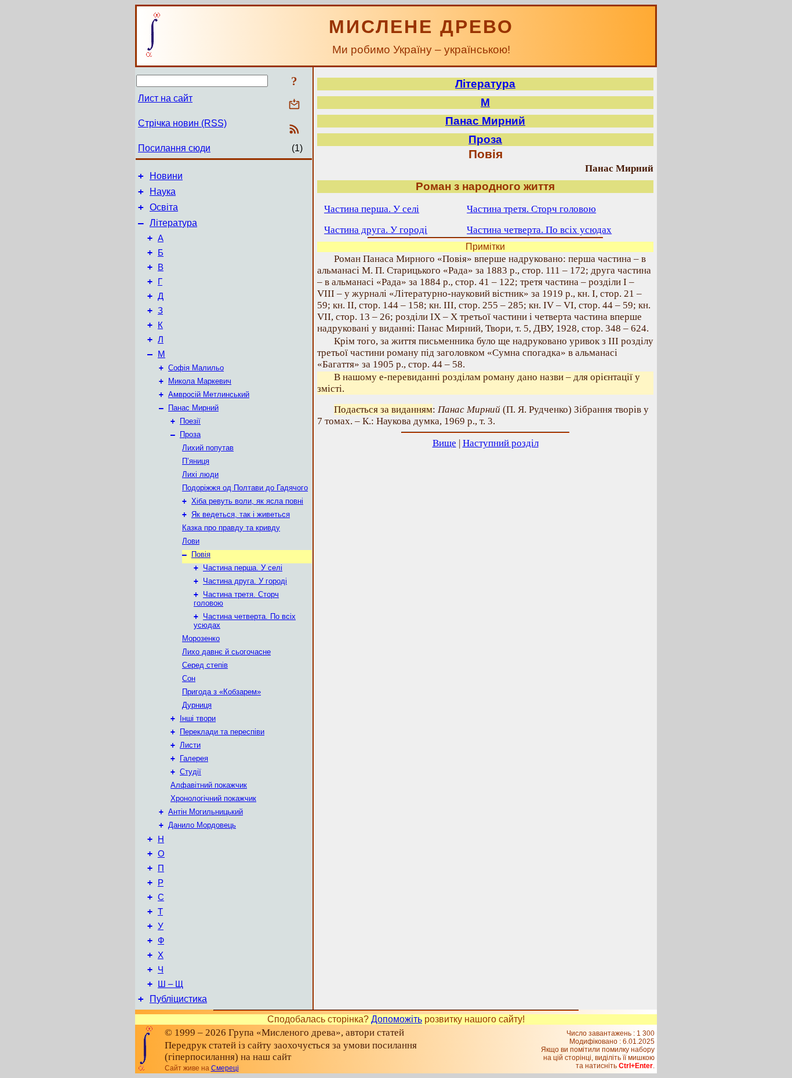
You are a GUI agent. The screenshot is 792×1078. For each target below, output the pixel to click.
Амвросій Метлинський (208, 394)
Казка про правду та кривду (231, 527)
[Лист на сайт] (294, 105)
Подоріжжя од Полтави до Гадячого (245, 487)
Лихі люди (200, 474)
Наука (163, 191)
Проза (190, 434)
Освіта (164, 207)
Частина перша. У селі (242, 567)
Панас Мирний (193, 407)
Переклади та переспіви (222, 731)
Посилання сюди (174, 148)
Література (173, 223)
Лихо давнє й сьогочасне (226, 651)
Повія (200, 554)
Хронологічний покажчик (213, 798)
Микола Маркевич (199, 381)
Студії (190, 771)
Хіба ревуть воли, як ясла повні (247, 501)
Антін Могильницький (205, 811)
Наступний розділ (501, 443)
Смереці (225, 1068)
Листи (190, 745)
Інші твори (198, 718)
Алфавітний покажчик (208, 785)
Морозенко (201, 638)
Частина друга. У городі (245, 581)
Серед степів (205, 665)
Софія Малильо (196, 367)
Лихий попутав (208, 447)
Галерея (194, 758)
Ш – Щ (170, 984)
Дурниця (197, 705)
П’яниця (195, 461)
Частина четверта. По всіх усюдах (539, 229)
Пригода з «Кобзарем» (221, 691)
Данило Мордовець (202, 825)
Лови (190, 541)
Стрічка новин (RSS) (182, 123)
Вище (444, 443)
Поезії (190, 421)
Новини (166, 176)
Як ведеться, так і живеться (240, 514)
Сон (188, 678)
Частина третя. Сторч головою (531, 208)
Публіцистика (178, 999)
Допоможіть (396, 1019)
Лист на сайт (165, 98)
